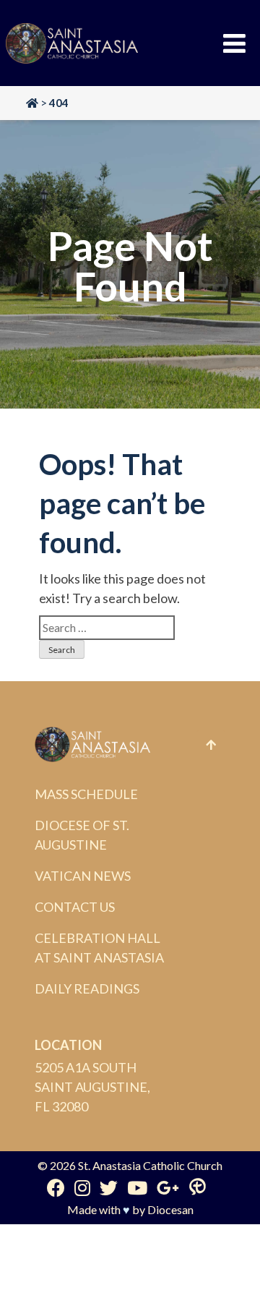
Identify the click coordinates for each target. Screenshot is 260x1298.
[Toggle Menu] (234, 43)
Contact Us (75, 907)
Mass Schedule (86, 794)
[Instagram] (82, 1187)
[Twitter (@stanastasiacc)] (109, 1187)
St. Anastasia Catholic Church (150, 1165)
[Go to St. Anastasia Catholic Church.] (32, 102)
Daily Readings (87, 988)
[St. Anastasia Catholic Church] (72, 43)
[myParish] (197, 1187)
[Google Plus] (168, 1187)
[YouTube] (137, 1187)
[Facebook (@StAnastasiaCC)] (56, 1187)
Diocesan (170, 1209)
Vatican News (83, 876)
